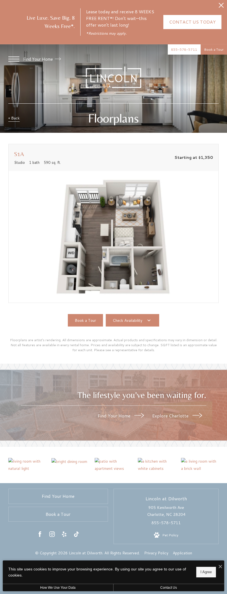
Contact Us (168, 588)
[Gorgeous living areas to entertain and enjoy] (70, 461)
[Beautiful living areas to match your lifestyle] (27, 465)
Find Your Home (38, 59)
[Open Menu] (13, 59)
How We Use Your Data (58, 588)
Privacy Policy (156, 553)
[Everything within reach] (200, 465)
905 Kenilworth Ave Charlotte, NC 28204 (166, 511)
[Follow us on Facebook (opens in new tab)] (40, 535)
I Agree (206, 572)
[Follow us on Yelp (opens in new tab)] (64, 535)
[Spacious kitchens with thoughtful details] (157, 465)
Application (182, 553)
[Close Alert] (221, 7)
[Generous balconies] (113, 465)
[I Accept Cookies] (220, 567)
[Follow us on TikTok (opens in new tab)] (76, 535)
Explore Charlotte (171, 415)
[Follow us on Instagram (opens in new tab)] (52, 535)
